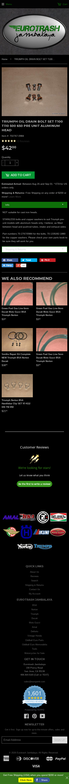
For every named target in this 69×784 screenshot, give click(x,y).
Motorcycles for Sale (34, 653)
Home (4, 59)
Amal (34, 627)
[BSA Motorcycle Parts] (27, 523)
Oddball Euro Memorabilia (34, 644)
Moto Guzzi (34, 622)
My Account (34, 593)
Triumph (35, 614)
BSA (34, 605)
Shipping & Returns (34, 249)
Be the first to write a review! (34, 484)
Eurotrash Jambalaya (27, 752)
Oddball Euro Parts (34, 640)
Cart (64, 4)
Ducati (34, 618)
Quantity (6, 157)
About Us (34, 572)
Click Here (26, 780)
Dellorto (34, 631)
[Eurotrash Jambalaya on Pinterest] (34, 717)
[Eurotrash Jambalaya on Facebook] (26, 717)
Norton (34, 609)
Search (34, 580)
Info (34, 204)
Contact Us (34, 589)
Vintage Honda (34, 636)
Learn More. (15, 196)
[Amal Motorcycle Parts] (10, 523)
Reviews (34, 576)
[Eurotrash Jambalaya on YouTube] (42, 717)
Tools (34, 649)
